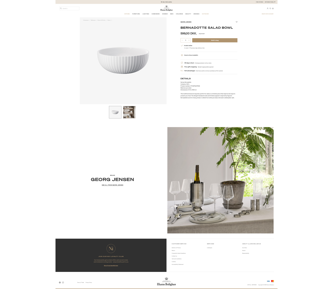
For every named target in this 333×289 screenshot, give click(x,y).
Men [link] (171, 14)
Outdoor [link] (205, 14)
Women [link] (165, 14)
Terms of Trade (80, 282)
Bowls (109, 20)
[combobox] (69, 8)
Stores (243, 250)
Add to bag (215, 40)
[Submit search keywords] (61, 9)
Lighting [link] (146, 14)
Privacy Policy (89, 282)
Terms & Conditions (176, 259)
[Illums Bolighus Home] (166, 8)
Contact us (174, 256)
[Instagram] (63, 282)
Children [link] (179, 14)
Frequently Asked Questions (179, 253)
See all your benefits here (111, 265)
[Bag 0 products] (273, 8)
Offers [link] (127, 14)
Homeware (86, 20)
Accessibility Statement (177, 264)
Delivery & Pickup (176, 247)
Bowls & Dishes (102, 20)
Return (173, 250)
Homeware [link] (156, 14)
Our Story (244, 247)
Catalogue (209, 247)
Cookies (174, 261)
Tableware (93, 20)
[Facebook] (60, 282)
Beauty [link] (188, 14)
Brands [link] (196, 14)
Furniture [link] (136, 14)
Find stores (259, 2)
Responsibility (245, 253)
